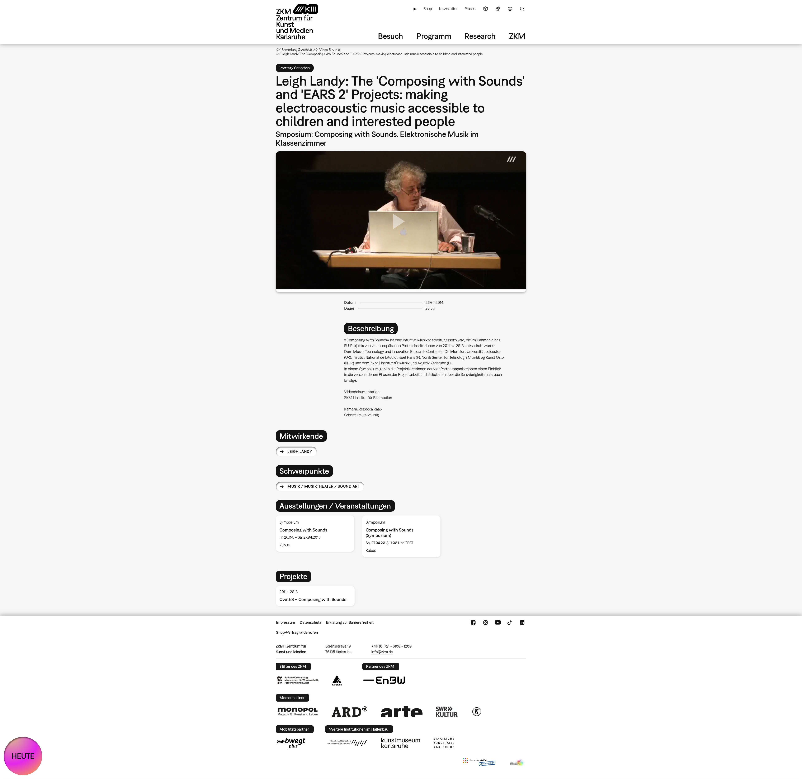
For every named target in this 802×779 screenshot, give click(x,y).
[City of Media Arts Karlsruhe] (517, 763)
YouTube (498, 622)
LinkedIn (522, 622)
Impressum (285, 622)
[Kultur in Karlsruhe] (476, 711)
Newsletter (448, 8)
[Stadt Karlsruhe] (337, 680)
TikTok (510, 622)
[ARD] (349, 711)
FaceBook (473, 622)
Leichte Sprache (485, 9)
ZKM (517, 36)
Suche (522, 9)
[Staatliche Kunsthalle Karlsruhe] (444, 743)
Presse (469, 8)
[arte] (402, 711)
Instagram (485, 622)
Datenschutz (310, 622)
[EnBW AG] (384, 680)
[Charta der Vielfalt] (479, 763)
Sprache (510, 9)
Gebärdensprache (498, 9)
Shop (428, 8)
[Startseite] (303, 22)
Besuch (390, 36)
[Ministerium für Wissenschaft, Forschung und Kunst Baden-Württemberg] (298, 680)
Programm (434, 36)
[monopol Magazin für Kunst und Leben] (298, 711)
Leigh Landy (299, 451)
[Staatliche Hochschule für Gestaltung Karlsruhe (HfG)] (347, 743)
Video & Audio (329, 50)
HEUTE (23, 755)
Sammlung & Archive (297, 50)
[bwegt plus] (291, 743)
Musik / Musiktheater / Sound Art (323, 486)
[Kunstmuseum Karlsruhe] (400, 743)
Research (480, 36)
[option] (315, 533)
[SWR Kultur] (447, 711)
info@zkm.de (382, 652)
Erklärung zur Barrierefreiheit (350, 622)
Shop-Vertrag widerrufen (297, 632)
